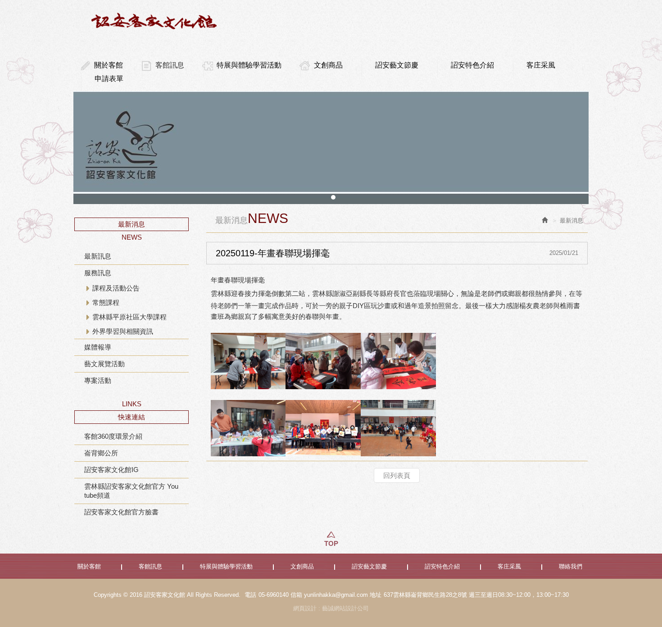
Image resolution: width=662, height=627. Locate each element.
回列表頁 (396, 475)
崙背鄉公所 (101, 453)
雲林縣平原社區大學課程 (129, 317)
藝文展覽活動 (104, 364)
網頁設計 (305, 608)
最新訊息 (97, 256)
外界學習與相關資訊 (122, 331)
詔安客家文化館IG (111, 469)
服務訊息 (97, 273)
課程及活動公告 (116, 288)
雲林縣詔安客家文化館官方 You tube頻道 (131, 490)
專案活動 (97, 380)
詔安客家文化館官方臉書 (121, 512)
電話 (250, 594)
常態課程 (105, 302)
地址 (375, 594)
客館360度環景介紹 (113, 436)
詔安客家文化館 (155, 21)
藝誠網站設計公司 (345, 608)
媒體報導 (97, 347)
